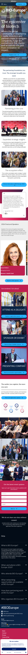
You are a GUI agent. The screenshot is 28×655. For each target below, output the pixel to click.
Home (3, 631)
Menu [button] (5, 4)
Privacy (4, 635)
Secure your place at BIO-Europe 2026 (14, 184)
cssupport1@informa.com (7, 620)
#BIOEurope (10, 608)
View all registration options (12, 397)
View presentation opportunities (13, 372)
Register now (12, 54)
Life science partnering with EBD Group (13, 613)
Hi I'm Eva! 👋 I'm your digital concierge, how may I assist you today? (13, 625)
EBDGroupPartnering (8, 615)
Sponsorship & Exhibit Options (13, 344)
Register (20, 4)
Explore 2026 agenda (13, 280)
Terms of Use (5, 637)
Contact (4, 633)
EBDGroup (5, 611)
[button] (14, 545)
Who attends (12, 58)
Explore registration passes (12, 316)
